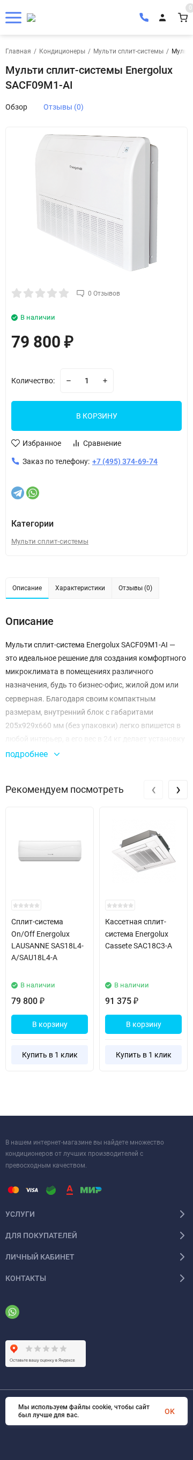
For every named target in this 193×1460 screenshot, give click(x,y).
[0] (183, 17)
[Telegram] (17, 492)
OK (170, 1411)
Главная (18, 51)
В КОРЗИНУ (96, 416)
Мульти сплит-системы (128, 51)
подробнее (27, 754)
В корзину (50, 1024)
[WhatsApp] (32, 492)
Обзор (16, 107)
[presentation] (153, 789)
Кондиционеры (62, 51)
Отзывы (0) (63, 107)
